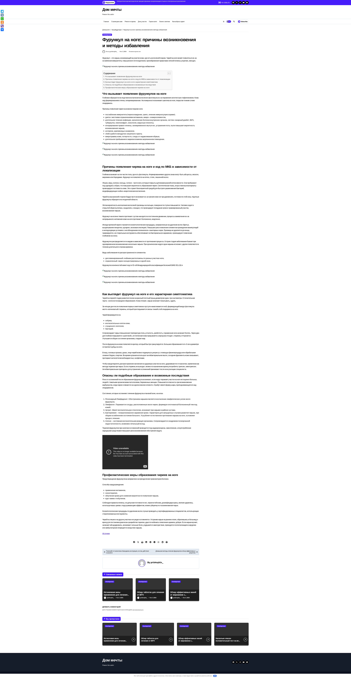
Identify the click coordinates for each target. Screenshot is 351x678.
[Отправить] (2, 29)
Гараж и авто (153, 21)
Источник (106, 533)
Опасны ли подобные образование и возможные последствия (130, 85)
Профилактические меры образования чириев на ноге (127, 87)
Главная (106, 21)
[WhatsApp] (2, 18)
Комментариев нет (135, 51)
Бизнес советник (164, 21)
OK (215, 676)
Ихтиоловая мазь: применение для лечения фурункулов (116, 595)
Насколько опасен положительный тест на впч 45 (228, 640)
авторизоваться (138, 610)
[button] (168, 73)
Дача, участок (142, 21)
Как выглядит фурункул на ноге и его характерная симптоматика (131, 82)
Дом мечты (111, 9)
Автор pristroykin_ (111, 51)
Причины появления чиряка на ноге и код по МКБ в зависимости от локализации (137, 79)
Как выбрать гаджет (178, 21)
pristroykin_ (157, 562)
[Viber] (2, 26)
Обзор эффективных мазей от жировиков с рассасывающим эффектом (183, 595)
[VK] (2, 15)
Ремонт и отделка (130, 21)
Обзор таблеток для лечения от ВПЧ (149, 639)
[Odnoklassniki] (2, 22)
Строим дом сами (116, 21)
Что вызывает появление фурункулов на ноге (123, 76)
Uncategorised (107, 34)
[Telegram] (2, 11)
